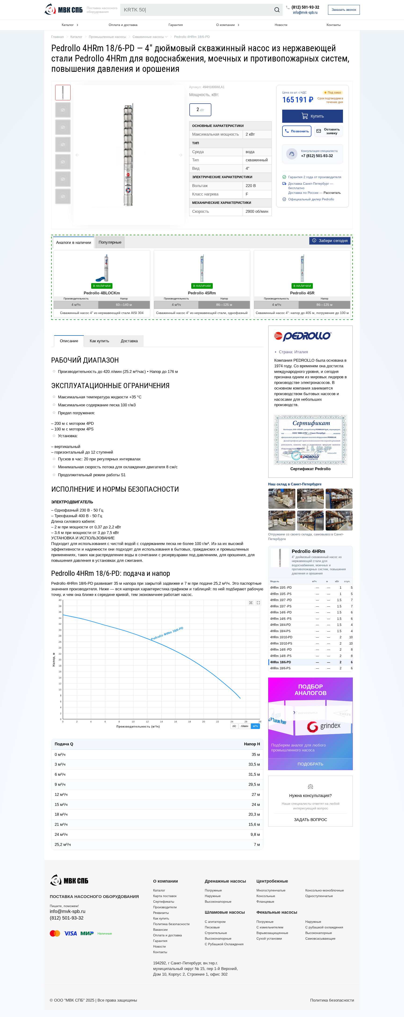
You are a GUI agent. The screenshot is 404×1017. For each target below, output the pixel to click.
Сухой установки (269, 938)
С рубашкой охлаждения (324, 927)
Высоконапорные (218, 901)
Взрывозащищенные (272, 933)
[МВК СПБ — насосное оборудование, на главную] (64, 9)
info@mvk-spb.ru (305, 12)
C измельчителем (269, 927)
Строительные (216, 933)
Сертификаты (163, 901)
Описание (69, 341)
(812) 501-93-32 (305, 7)
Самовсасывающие (320, 938)
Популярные (110, 242)
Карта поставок (165, 896)
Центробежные (272, 881)
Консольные (265, 896)
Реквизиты (161, 913)
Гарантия (176, 25)
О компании (165, 881)
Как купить (99, 341)
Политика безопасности (171, 924)
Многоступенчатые (270, 890)
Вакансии (160, 929)
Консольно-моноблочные (324, 890)
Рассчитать (332, 193)
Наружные (213, 896)
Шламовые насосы (225, 912)
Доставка (129, 341)
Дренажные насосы (225, 881)
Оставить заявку (332, 131)
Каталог (159, 890)
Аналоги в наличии (73, 242)
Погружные (213, 890)
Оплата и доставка (123, 25)
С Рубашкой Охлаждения (224, 944)
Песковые (212, 927)
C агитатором (215, 921)
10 (351, 637)
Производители (165, 907)
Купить (317, 116)
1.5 (339, 600)
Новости (281, 25)
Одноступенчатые (319, 896)
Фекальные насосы (276, 912)
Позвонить (300, 131)
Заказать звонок (344, 9)
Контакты (334, 25)
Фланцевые (265, 901)
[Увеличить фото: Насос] (128, 155)
